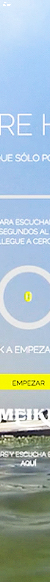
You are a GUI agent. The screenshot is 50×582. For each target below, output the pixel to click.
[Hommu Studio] (7, 3)
